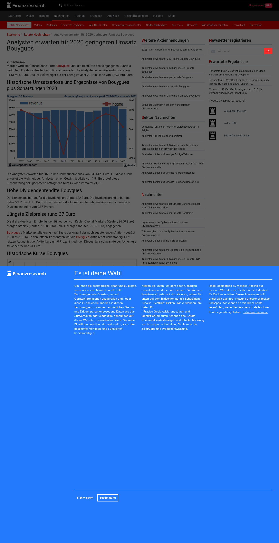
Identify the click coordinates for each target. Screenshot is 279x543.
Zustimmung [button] (108, 497)
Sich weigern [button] (85, 497)
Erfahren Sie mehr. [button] (255, 312)
